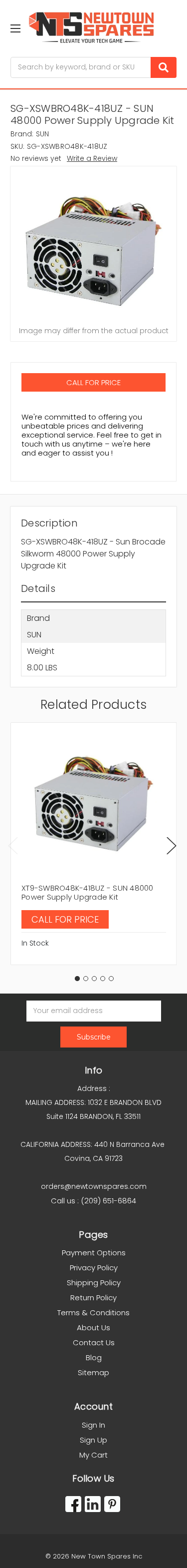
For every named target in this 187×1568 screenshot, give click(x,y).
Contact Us (94, 1342)
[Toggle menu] (15, 28)
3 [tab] (94, 978)
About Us (93, 1327)
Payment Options (94, 1252)
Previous (13, 845)
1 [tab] (77, 978)
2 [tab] (85, 978)
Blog (94, 1357)
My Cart (93, 1455)
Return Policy (93, 1297)
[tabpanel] (93, 844)
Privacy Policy (94, 1267)
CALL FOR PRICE (93, 382)
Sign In (93, 1425)
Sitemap (93, 1372)
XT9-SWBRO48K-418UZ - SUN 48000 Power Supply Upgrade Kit (87, 892)
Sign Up (93, 1440)
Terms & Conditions (93, 1312)
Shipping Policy (94, 1282)
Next (172, 845)
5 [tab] (111, 978)
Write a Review (92, 158)
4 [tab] (102, 978)
